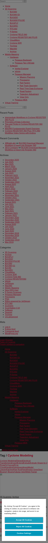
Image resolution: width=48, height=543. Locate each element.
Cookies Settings (24, 533)
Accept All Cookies (24, 520)
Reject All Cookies (24, 527)
